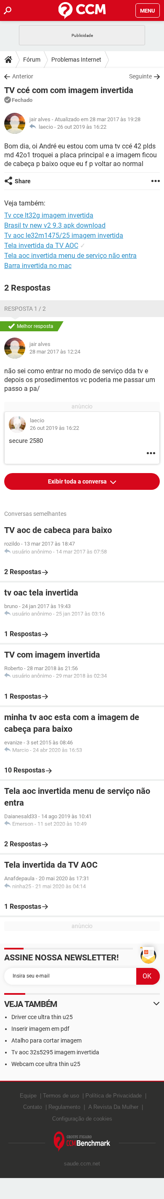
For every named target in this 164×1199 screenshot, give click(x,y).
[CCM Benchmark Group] (82, 1141)
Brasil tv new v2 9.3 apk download (55, 225)
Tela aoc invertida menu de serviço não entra (70, 256)
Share (23, 181)
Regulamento (64, 1107)
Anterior (22, 76)
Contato (32, 1107)
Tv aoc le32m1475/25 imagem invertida (63, 235)
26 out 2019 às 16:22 (81, 127)
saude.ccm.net (82, 1163)
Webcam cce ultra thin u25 (45, 1064)
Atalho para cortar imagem (46, 1040)
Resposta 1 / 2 (25, 308)
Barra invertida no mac (37, 266)
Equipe (28, 1095)
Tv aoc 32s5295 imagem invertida (55, 1052)
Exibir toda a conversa (78, 481)
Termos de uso (61, 1095)
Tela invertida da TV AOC (41, 246)
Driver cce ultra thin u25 (42, 1017)
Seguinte (140, 76)
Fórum (31, 59)
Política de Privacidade (113, 1095)
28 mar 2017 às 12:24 (54, 352)
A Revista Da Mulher (113, 1107)
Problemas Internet (76, 59)
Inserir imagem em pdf (40, 1028)
